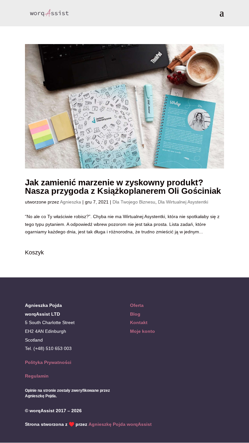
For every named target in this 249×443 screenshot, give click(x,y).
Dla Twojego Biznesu (134, 201)
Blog (135, 314)
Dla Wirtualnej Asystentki (183, 201)
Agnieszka (70, 201)
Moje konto (142, 331)
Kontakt (139, 322)
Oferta (137, 305)
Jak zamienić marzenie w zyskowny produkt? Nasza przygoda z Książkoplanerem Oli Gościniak (123, 187)
